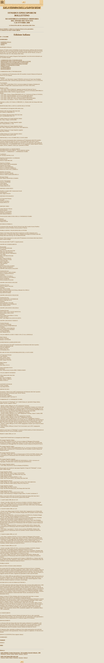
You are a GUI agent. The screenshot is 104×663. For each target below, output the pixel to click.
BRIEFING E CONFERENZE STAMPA (10, 65)
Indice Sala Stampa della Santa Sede (9, 656)
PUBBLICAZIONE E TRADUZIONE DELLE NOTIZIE (14, 64)
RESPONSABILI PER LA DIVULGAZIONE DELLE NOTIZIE (16, 61)
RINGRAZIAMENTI (6, 69)
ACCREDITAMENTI (6, 67)
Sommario (2, 640)
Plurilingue (3, 654)
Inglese (12, 654)
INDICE (3, 44)
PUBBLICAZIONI (5, 66)
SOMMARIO (4, 43)
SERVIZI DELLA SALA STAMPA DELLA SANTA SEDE (14, 62)
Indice (1, 645)
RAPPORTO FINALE (6, 42)
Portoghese (15, 657)
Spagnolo (21, 654)
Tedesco (25, 654)
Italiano (16, 654)
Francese (8, 654)
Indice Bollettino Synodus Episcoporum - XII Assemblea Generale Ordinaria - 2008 (20, 652)
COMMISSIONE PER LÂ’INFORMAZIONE (11, 60)
